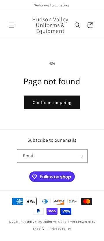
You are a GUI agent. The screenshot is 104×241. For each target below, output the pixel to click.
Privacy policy (60, 229)
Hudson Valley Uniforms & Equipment (49, 222)
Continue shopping (52, 102)
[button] (11, 25)
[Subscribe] (81, 156)
